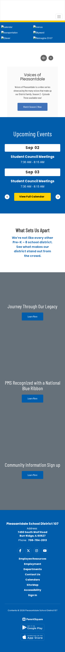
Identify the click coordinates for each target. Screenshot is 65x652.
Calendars (32, 579)
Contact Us (32, 574)
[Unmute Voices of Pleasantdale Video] (44, 58)
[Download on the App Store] (32, 637)
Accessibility (32, 590)
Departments (33, 569)
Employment (32, 564)
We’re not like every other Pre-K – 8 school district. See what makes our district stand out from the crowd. (32, 247)
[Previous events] (7, 196)
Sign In (32, 595)
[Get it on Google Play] (32, 627)
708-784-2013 (37, 540)
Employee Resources (32, 559)
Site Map (32, 585)
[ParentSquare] (33, 619)
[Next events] (58, 196)
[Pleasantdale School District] (32, 8)
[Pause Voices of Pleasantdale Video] (50, 58)
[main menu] (59, 16)
